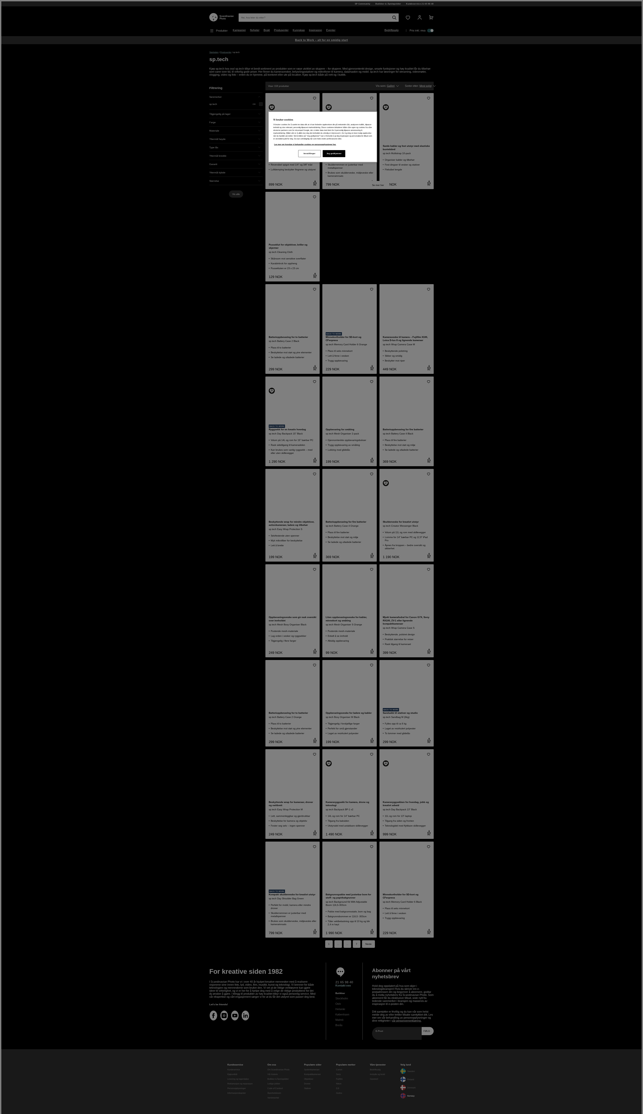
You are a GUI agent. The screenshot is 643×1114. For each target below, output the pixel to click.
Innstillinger (309, 153)
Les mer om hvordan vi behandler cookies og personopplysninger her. (305, 144)
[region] (322, 136)
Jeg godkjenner (334, 153)
